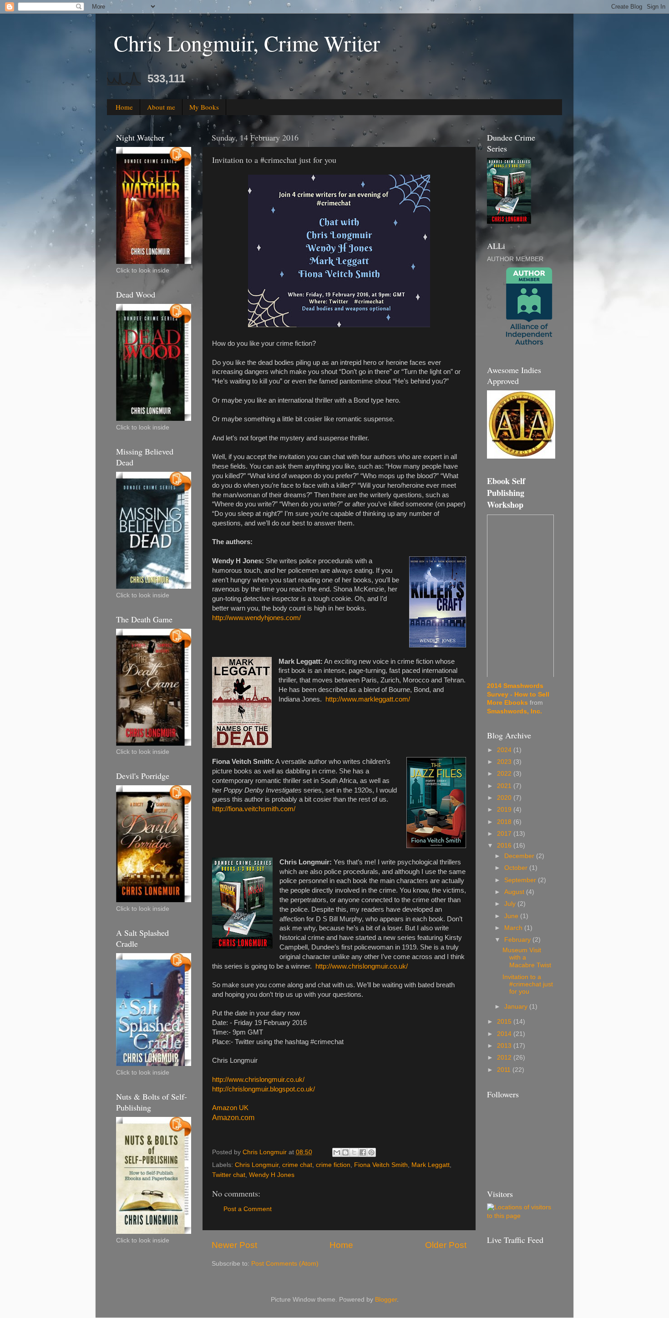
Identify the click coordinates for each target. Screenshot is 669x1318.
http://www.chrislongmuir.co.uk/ (361, 966)
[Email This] (336, 1152)
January (516, 1006)
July (510, 903)
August (515, 892)
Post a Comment (247, 1209)
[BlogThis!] (345, 1152)
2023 (505, 761)
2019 (505, 809)
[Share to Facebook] (362, 1152)
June (512, 916)
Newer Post (234, 1245)
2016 (505, 845)
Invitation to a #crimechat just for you (527, 984)
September (521, 880)
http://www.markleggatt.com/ (367, 699)
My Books (204, 106)
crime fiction (333, 1164)
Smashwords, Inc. (514, 711)
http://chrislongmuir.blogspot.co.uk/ (263, 1089)
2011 (504, 1069)
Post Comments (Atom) (285, 1263)
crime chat (297, 1164)
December (520, 856)
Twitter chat (228, 1175)
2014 (505, 1033)
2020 (505, 797)
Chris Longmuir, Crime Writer (247, 42)
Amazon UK (230, 1107)
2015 (505, 1021)
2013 (505, 1045)
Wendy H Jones (271, 1175)
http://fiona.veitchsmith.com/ (253, 809)
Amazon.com (233, 1117)
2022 (505, 773)
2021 (505, 786)
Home (124, 106)
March (514, 927)
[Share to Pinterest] (371, 1152)
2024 (505, 750)
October (516, 867)
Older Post (445, 1245)
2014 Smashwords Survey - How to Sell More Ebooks (518, 694)
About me (161, 106)
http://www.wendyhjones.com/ (256, 617)
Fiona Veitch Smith (381, 1164)
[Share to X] (354, 1152)
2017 (505, 833)
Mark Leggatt (430, 1164)
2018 (505, 821)
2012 (505, 1057)
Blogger (386, 1299)
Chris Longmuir (257, 1164)
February (518, 939)
